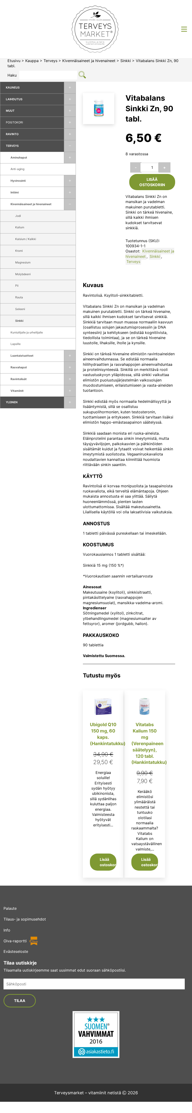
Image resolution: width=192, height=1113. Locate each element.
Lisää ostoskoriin (152, 182)
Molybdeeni (23, 274)
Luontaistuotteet (22, 355)
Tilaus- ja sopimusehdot (25, 919)
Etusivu (13, 60)
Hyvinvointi (18, 180)
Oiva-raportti (15, 941)
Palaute (10, 908)
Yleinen (12, 402)
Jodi (18, 216)
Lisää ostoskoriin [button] (108, 862)
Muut (10, 110)
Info (7, 930)
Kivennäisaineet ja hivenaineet (88, 60)
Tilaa (19, 1000)
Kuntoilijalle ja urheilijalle (27, 332)
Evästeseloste (16, 951)
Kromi (19, 250)
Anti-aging (17, 169)
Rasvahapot (19, 367)
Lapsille (16, 344)
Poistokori (14, 122)
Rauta (19, 297)
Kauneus (13, 87)
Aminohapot (19, 157)
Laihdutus (14, 99)
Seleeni (20, 309)
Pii (16, 285)
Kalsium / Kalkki (25, 239)
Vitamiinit (17, 390)
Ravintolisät (19, 379)
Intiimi (15, 192)
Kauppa (32, 60)
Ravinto (12, 134)
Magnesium (22, 262)
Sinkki (125, 60)
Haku (12, 75)
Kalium (19, 227)
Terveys (50, 60)
